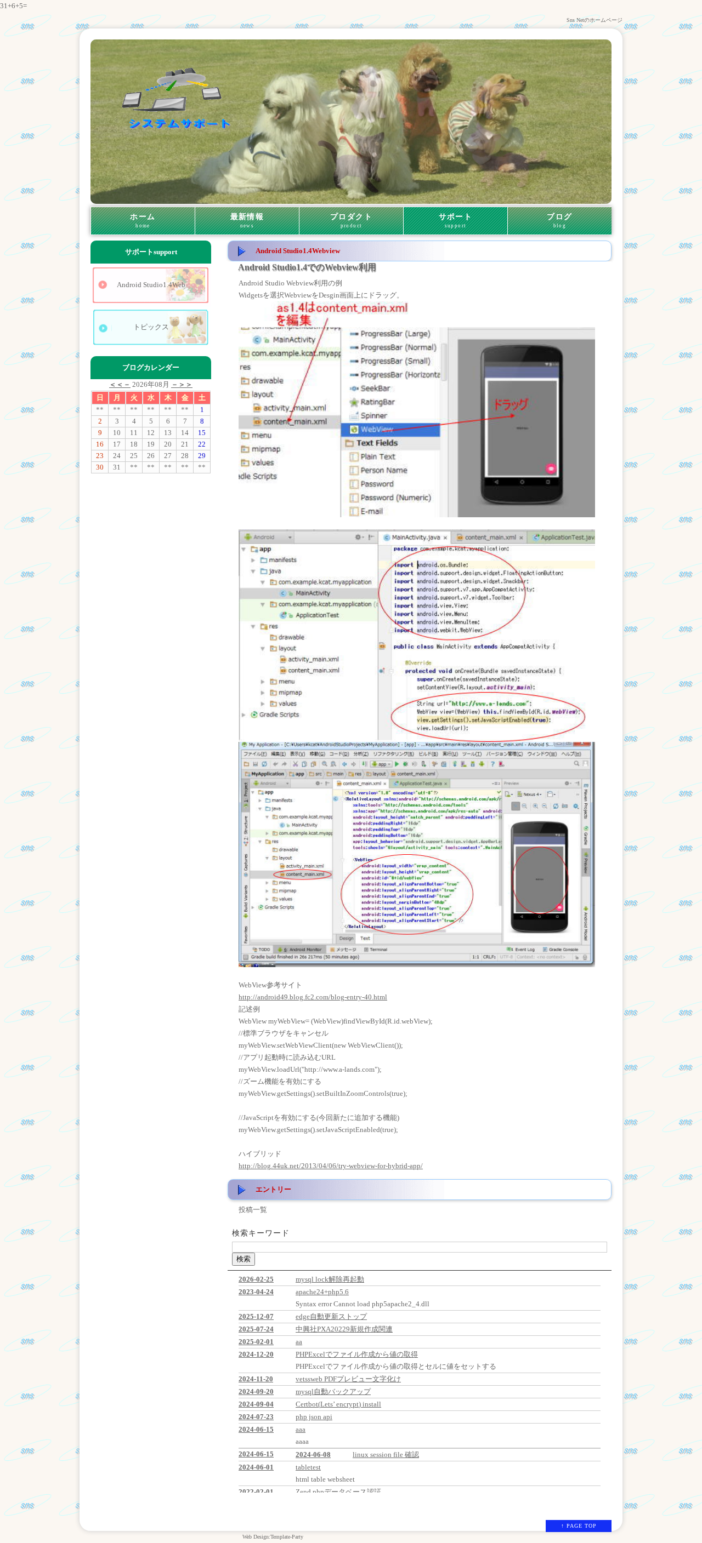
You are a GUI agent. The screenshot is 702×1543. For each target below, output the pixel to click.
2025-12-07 (256, 1316)
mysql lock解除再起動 (330, 1279)
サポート (456, 220)
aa (299, 1342)
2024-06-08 (313, 1454)
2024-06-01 (256, 1467)
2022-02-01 (256, 1492)
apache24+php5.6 (322, 1292)
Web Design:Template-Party (272, 1537)
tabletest (308, 1467)
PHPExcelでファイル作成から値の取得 (357, 1354)
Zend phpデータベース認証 (338, 1492)
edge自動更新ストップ (331, 1316)
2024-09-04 (256, 1404)
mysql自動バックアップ (333, 1391)
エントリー (273, 1189)
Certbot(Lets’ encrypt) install (338, 1404)
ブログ (559, 220)
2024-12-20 (256, 1354)
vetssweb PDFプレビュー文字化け (348, 1379)
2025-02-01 (256, 1342)
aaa (300, 1429)
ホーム (142, 220)
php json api (314, 1417)
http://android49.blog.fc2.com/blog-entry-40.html (313, 997)
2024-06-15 (256, 1429)
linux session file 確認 (386, 1454)
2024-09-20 (256, 1391)
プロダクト (351, 220)
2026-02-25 (256, 1279)
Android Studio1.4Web (151, 285)
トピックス (151, 327)
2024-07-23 (256, 1417)
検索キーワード (261, 1233)
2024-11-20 (256, 1379)
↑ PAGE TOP (579, 1526)
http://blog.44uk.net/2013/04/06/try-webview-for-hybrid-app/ (331, 1166)
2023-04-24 (256, 1292)
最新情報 (247, 220)
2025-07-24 (256, 1329)
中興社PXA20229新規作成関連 (344, 1329)
